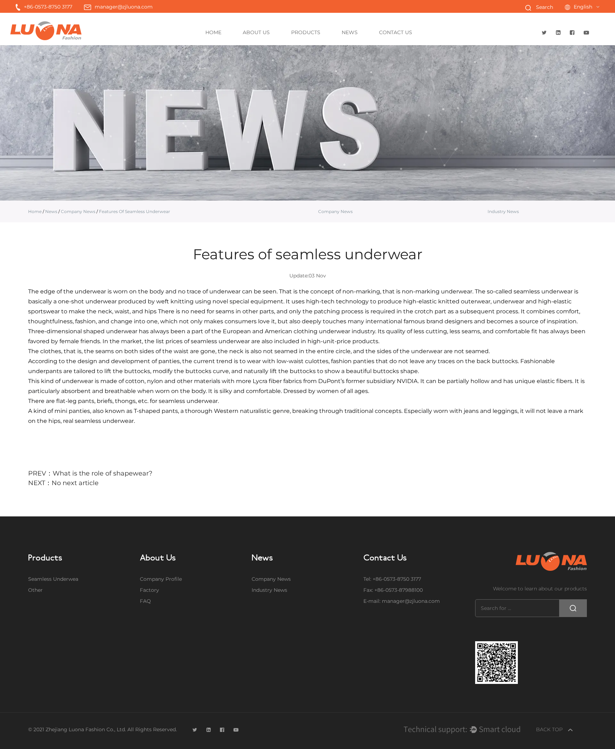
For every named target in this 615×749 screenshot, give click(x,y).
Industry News (368, 43)
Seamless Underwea (319, 44)
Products (305, 32)
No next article (75, 483)
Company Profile (161, 579)
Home (213, 32)
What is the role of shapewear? (102, 473)
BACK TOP (550, 729)
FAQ (270, 43)
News (350, 32)
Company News (370, 44)
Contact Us (395, 32)
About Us (256, 32)
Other (318, 43)
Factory (271, 44)
